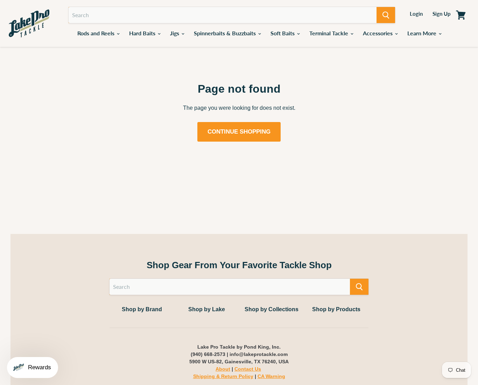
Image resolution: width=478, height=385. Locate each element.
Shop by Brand (142, 309)
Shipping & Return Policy (223, 376)
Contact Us (247, 369)
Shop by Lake (206, 309)
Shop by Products (336, 309)
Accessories (378, 33)
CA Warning (271, 376)
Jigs (175, 33)
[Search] (386, 15)
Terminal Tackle (329, 33)
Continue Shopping (239, 131)
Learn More (422, 33)
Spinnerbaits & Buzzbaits (225, 33)
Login (416, 13)
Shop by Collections (271, 309)
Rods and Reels (96, 33)
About (223, 369)
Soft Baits (283, 33)
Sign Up (442, 13)
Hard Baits (143, 33)
